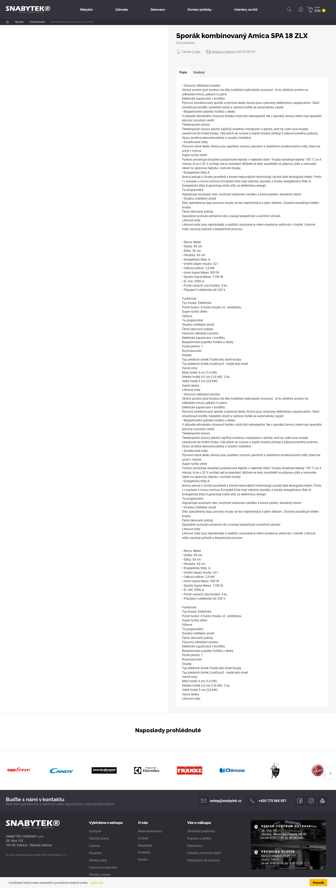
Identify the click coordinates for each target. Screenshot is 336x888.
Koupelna (95, 853)
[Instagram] (311, 801)
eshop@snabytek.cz (226, 801)
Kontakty (144, 852)
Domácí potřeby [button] (200, 9)
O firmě (143, 838)
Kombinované (37, 22)
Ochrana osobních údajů (204, 853)
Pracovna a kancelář (103, 867)
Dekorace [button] (157, 9)
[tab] (183, 72)
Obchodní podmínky (201, 831)
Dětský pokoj (98, 860)
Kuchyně (95, 831)
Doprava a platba (199, 838)
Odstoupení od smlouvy (203, 860)
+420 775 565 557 (272, 801)
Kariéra (143, 859)
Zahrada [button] (122, 9)
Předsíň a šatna (99, 875)
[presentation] (330, 773)
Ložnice (94, 846)
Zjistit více (97, 883)
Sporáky (19, 22)
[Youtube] (322, 801)
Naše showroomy (150, 831)
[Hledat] (289, 9)
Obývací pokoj (98, 838)
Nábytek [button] (86, 9)
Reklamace (194, 846)
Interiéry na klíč (246, 9)
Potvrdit (318, 883)
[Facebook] (300, 801)
